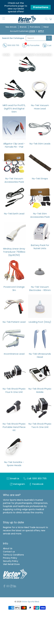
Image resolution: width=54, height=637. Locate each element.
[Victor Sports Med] (27, 19)
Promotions (40, 7)
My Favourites (32, 45)
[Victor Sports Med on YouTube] (7, 586)
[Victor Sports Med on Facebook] (4, 586)
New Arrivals (11, 27)
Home (6, 55)
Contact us (9, 551)
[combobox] (36, 38)
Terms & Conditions (13, 554)
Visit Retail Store (11, 564)
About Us (7, 548)
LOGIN (32, 31)
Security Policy (10, 561)
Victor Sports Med (30, 601)
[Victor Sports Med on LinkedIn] (14, 586)
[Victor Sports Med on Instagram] (11, 586)
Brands (23, 27)
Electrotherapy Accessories (33, 55)
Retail (46, 27)
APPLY (41, 31)
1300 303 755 (13, 45)
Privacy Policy (10, 557)
